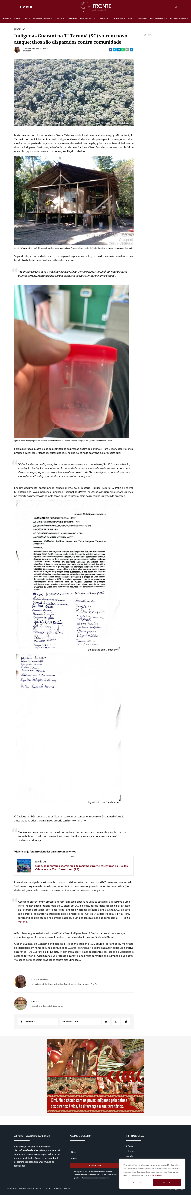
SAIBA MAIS (157, 1175)
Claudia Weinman (33, 49)
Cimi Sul (45, 49)
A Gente (129, 1146)
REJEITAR (137, 1182)
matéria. (23, 921)
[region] (152, 1174)
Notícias (19, 29)
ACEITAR (167, 1182)
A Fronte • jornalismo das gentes (21, 1188)
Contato (129, 1156)
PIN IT (75, 201)
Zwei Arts (38, 1188)
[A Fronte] (95, 7)
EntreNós (130, 1151)
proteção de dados (81, 1178)
